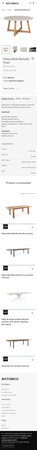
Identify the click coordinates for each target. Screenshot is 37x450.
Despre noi (5, 389)
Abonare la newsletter (8, 395)
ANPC (3, 416)
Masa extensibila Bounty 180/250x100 (17, 233)
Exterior (9, 10)
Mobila (3, 425)
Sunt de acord (8, 446)
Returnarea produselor (8, 413)
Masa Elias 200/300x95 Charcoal (15, 366)
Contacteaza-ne (6, 392)
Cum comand (5, 404)
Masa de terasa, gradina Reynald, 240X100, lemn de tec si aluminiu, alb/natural (15, 321)
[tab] (8, 99)
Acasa (3, 10)
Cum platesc (5, 407)
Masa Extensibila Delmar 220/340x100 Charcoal (17, 276)
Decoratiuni (5, 428)
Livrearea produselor (8, 410)
